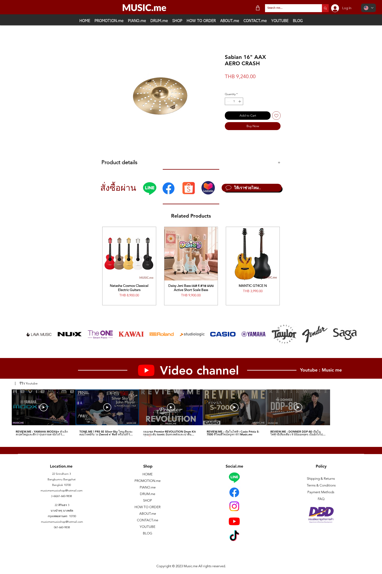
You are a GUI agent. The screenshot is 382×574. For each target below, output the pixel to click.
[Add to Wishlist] (276, 115)
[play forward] (352, 334)
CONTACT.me (147, 520)
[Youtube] (234, 521)
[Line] (150, 188)
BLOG (147, 533)
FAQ (321, 499)
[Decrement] (227, 101)
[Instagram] (234, 506)
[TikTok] (234, 536)
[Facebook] (168, 188)
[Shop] (257, 8)
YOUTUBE (147, 527)
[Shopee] (188, 187)
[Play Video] (44, 407)
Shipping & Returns (321, 479)
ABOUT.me (147, 514)
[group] (191, 266)
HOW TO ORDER (147, 507)
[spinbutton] (234, 101)
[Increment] (240, 101)
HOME (147, 474)
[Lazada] (208, 188)
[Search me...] (325, 8)
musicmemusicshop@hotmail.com (62, 490)
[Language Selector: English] (368, 8)
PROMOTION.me (147, 481)
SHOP (147, 500)
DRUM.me (147, 494)
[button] (26, 383)
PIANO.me (148, 487)
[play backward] (31, 334)
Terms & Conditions (321, 485)
